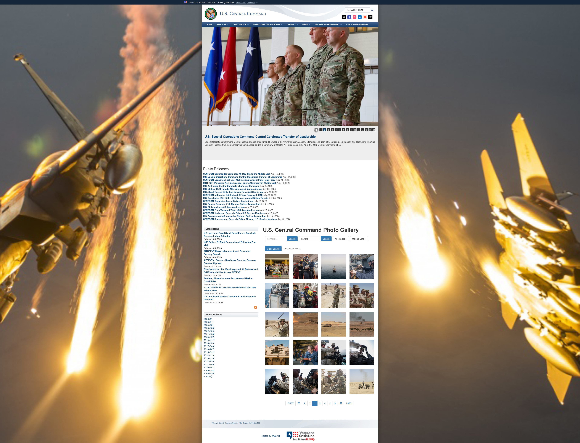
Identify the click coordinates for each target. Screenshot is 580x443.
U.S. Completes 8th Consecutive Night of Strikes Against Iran (234, 216)
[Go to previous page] (305, 403)
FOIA (240, 423)
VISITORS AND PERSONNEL (327, 24)
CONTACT (291, 24)
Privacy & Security (218, 423)
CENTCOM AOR (239, 24)
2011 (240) (209, 364)
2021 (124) (209, 333)
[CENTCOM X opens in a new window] (344, 16)
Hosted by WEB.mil (270, 435)
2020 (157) (209, 337)
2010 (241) (209, 367)
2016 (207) (209, 349)
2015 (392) (209, 352)
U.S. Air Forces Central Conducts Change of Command (231, 185)
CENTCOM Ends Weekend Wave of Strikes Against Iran (231, 210)
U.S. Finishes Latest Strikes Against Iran (224, 207)
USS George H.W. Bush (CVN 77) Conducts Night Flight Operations (253, 136)
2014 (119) (209, 355)
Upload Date (358, 238)
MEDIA (305, 24)
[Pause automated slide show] (316, 130)
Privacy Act (247, 423)
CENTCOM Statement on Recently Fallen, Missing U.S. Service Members (240, 219)
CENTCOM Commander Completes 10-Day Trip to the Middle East (236, 173)
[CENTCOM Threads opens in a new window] (370, 16)
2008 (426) (209, 373)
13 (366, 130)
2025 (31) (208, 321)
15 (374, 130)
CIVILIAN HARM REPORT (357, 24)
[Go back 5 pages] (298, 403)
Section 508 (255, 423)
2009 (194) (209, 370)
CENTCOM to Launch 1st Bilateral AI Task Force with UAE (233, 194)
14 (370, 130)
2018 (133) (209, 343)
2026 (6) (208, 318)
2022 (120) (209, 330)
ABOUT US (221, 24)
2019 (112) (209, 340)
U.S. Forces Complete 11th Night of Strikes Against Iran (231, 203)
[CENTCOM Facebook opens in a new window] (349, 16)
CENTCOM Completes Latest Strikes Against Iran (228, 200)
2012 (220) (209, 361)
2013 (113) (209, 358)
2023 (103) (209, 327)
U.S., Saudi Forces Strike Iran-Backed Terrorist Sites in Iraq (233, 191)
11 (359, 130)
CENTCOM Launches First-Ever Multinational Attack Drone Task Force (239, 179)
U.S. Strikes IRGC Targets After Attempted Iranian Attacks (232, 188)
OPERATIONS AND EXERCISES (266, 24)
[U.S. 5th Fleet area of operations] (333, 352)
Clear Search (273, 248)
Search (292, 238)
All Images (340, 238)
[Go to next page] (335, 403)
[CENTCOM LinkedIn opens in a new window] (359, 16)
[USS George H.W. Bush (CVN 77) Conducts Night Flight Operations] (290, 76)
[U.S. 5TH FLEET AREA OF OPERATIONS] (305, 266)
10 (355, 130)
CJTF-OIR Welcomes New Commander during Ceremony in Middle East (239, 182)
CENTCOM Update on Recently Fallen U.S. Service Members (234, 213)
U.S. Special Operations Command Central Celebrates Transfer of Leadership (242, 176)
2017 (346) (209, 346)
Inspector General (231, 423)
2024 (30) (208, 324)
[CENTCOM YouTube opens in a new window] (365, 16)
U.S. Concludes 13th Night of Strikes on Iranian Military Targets (235, 197)
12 (362, 130)
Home (209, 24)
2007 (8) (208, 376)
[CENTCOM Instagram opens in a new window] (354, 16)
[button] (247, 2)
